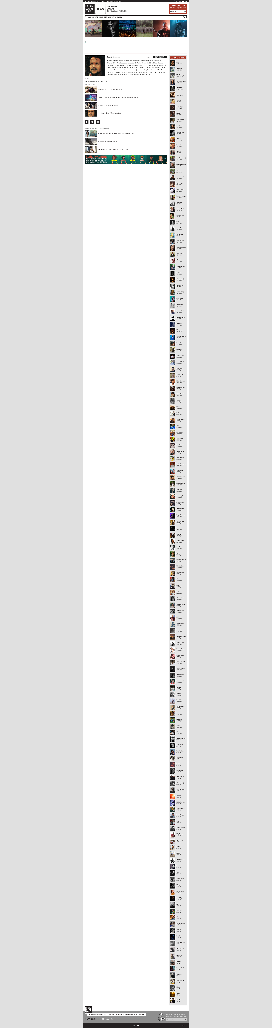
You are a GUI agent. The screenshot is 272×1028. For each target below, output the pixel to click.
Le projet (102, 1)
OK (185, 11)
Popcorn (95, 17)
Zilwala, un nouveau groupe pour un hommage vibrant (118, 97)
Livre (105, 17)
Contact (184, 1026)
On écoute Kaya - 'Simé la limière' (109, 113)
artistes (119, 17)
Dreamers (109, 1)
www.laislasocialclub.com (91, 1)
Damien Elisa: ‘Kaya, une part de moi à (112, 89)
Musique (89, 17)
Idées (109, 17)
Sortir (114, 17)
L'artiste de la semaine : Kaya (108, 105)
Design (101, 17)
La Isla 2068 (117, 1)
